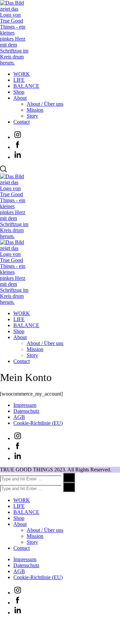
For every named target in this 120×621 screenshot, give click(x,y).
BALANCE (26, 86)
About (20, 98)
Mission (35, 110)
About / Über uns (45, 104)
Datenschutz (26, 411)
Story (32, 116)
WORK (21, 74)
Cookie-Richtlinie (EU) (38, 423)
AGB (19, 417)
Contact (21, 122)
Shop (18, 92)
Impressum (24, 405)
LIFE (19, 80)
